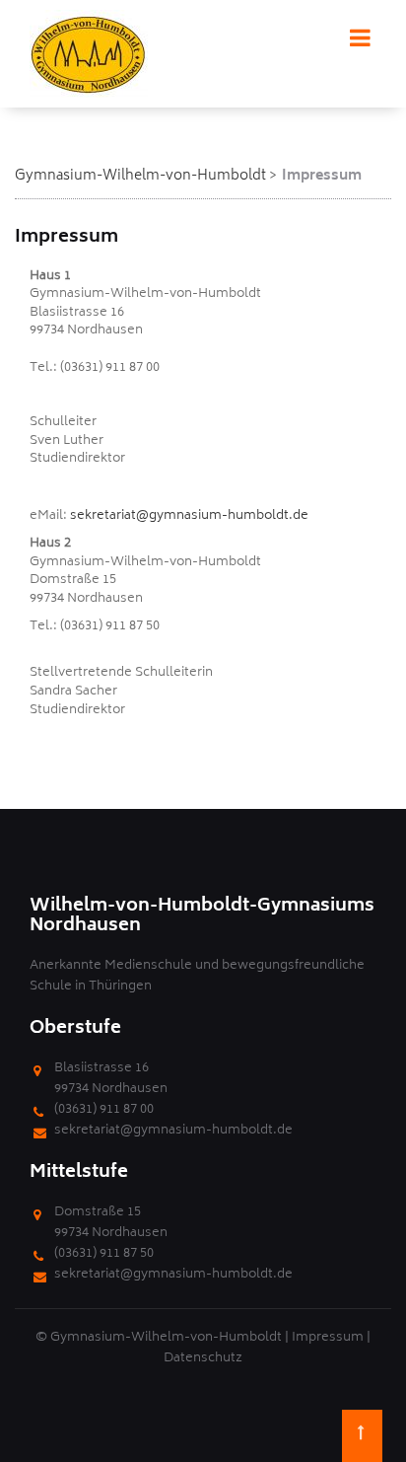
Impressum (328, 1338)
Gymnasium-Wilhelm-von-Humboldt (140, 176)
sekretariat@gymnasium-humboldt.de (189, 516)
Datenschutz (203, 1359)
